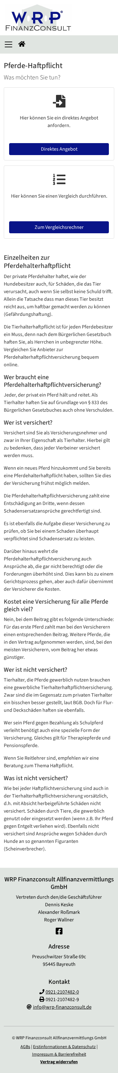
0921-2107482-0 (62, 992)
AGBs (25, 1047)
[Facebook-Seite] (59, 931)
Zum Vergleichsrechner (59, 227)
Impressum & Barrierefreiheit (59, 1054)
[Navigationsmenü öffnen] (8, 44)
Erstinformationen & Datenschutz (64, 1047)
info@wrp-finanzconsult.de (62, 1007)
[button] (21, 44)
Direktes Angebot (59, 149)
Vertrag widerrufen (59, 1062)
